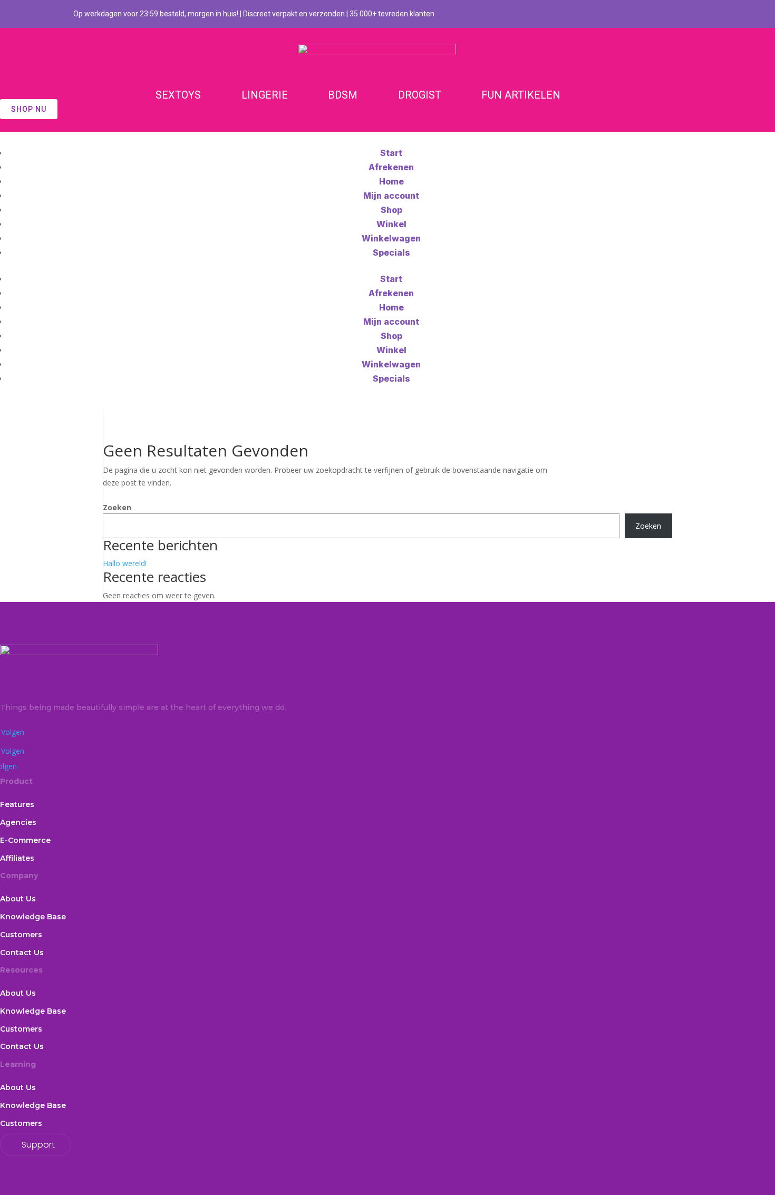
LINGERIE (264, 95)
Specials (391, 252)
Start (391, 153)
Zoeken (117, 507)
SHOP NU (28, 109)
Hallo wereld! (125, 563)
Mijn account (391, 195)
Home (391, 181)
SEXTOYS (178, 95)
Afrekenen (391, 167)
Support (38, 1145)
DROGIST (419, 95)
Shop (391, 210)
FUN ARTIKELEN (520, 95)
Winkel (391, 224)
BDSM (342, 95)
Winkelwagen (391, 238)
